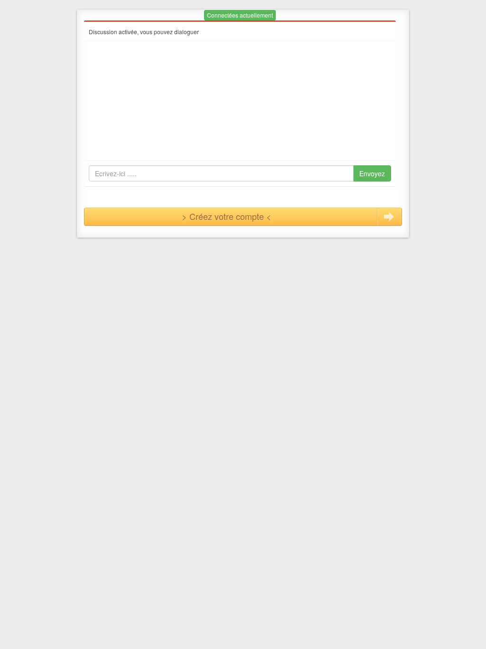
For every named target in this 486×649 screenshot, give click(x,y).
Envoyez (372, 173)
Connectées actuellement (240, 15)
